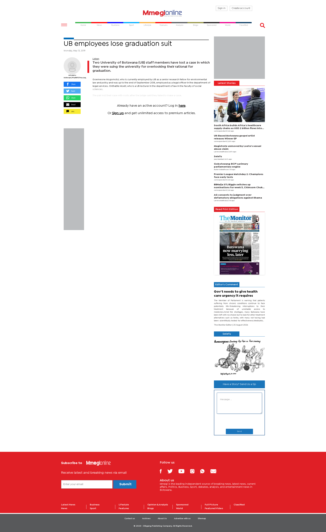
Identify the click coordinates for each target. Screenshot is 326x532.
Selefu (218, 156)
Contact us (129, 518)
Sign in (221, 8)
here (182, 105)
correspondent (220, 131)
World (179, 508)
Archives (146, 518)
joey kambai (219, 159)
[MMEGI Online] (163, 13)
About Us (162, 518)
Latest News (68, 505)
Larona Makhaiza (221, 152)
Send (239, 431)
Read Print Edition (226, 209)
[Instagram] (195, 471)
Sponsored (182, 505)
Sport (93, 508)
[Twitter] (172, 471)
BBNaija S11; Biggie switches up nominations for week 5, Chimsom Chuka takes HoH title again (239, 187)
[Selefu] (239, 357)
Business (94, 505)
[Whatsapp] (205, 471)
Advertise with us (182, 518)
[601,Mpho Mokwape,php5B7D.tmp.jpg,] (72, 65)
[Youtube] (183, 471)
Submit (125, 484)
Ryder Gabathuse (221, 169)
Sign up (118, 113)
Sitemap (202, 518)
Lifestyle (124, 505)
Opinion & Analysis (157, 505)
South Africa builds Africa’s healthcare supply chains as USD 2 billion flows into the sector (238, 128)
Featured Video (214, 508)
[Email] (216, 471)
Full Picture (211, 505)
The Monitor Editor (223, 325)
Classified (239, 505)
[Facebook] (163, 471)
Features (124, 508)
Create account (241, 8)
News (64, 508)
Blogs (150, 508)
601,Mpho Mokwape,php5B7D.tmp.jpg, (72, 76)
